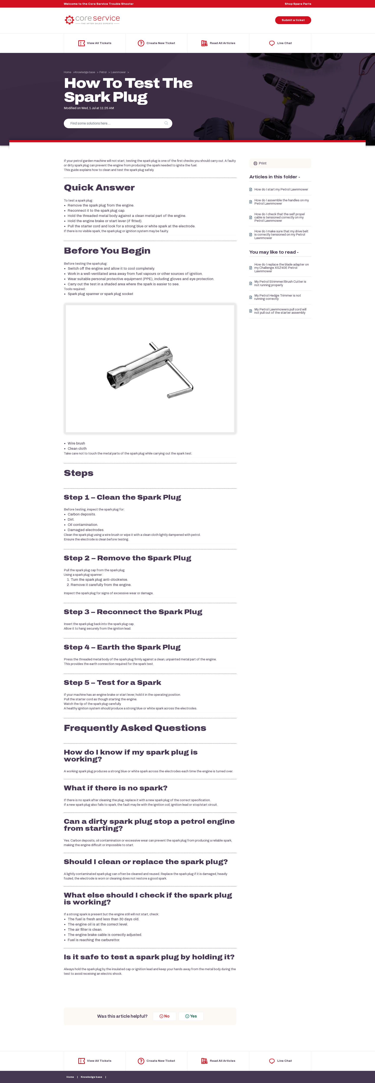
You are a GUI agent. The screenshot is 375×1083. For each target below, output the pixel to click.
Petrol (103, 72)
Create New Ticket (160, 43)
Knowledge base (85, 72)
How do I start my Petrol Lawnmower (281, 189)
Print (262, 163)
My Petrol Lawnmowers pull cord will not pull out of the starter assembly (280, 311)
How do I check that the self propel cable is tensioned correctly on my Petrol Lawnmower (279, 218)
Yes (193, 1016)
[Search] (166, 123)
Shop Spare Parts (298, 3)
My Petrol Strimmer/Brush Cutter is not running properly (280, 283)
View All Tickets (99, 43)
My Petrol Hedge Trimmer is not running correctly (277, 297)
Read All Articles (222, 43)
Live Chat (284, 43)
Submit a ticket (293, 20)
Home (67, 72)
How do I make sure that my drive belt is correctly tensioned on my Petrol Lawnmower (281, 235)
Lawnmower (118, 72)
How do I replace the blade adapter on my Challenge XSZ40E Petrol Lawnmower (281, 268)
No (166, 1016)
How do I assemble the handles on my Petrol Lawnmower (281, 202)
